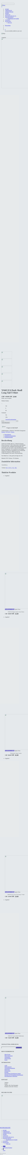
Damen (16, 34)
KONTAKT (6, 1142)
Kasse (6, 1060)
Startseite (3, 34)
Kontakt (6, 1072)
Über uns (8, 1143)
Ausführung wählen (9, 609)
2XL (16, 467)
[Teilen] (3, 1153)
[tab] (15, 434)
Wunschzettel (8, 1058)
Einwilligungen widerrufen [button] (11, 1076)
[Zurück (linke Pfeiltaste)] (0, 1154)
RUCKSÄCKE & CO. (8, 1137)
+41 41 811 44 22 (13, 1082)
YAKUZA (5, 1135)
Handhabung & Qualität (11, 1139)
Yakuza (13, 34)
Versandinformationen (10, 1068)
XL (13, 467)
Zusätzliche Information (10, 436)
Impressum (7, 1069)
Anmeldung (7, 1057)
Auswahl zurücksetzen (10, 419)
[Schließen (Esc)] (5, 1153)
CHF (7, 1147)
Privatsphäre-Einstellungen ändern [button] (13, 1073)
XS (6, 467)
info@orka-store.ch (12, 1084)
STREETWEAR (7, 1133)
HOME (5, 1130)
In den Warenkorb (5, 422)
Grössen (3, 412)
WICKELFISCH (7, 1138)
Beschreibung (7, 434)
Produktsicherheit (8, 437)
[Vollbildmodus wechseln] (2, 1153)
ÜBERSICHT (6, 1131)
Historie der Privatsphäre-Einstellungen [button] (14, 1075)
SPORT (5, 1134)
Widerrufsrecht (8, 1066)
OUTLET (8, 34)
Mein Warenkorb (9, 1055)
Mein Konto (7, 1054)
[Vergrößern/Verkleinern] (0, 1153)
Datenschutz (7, 1071)
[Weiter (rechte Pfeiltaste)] (2, 1154)
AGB (6, 1065)
